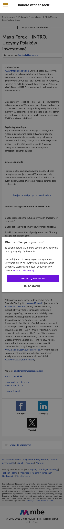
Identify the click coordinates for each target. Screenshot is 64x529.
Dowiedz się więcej (23, 270)
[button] (32, 286)
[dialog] (32, 264)
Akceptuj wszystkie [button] (33, 278)
